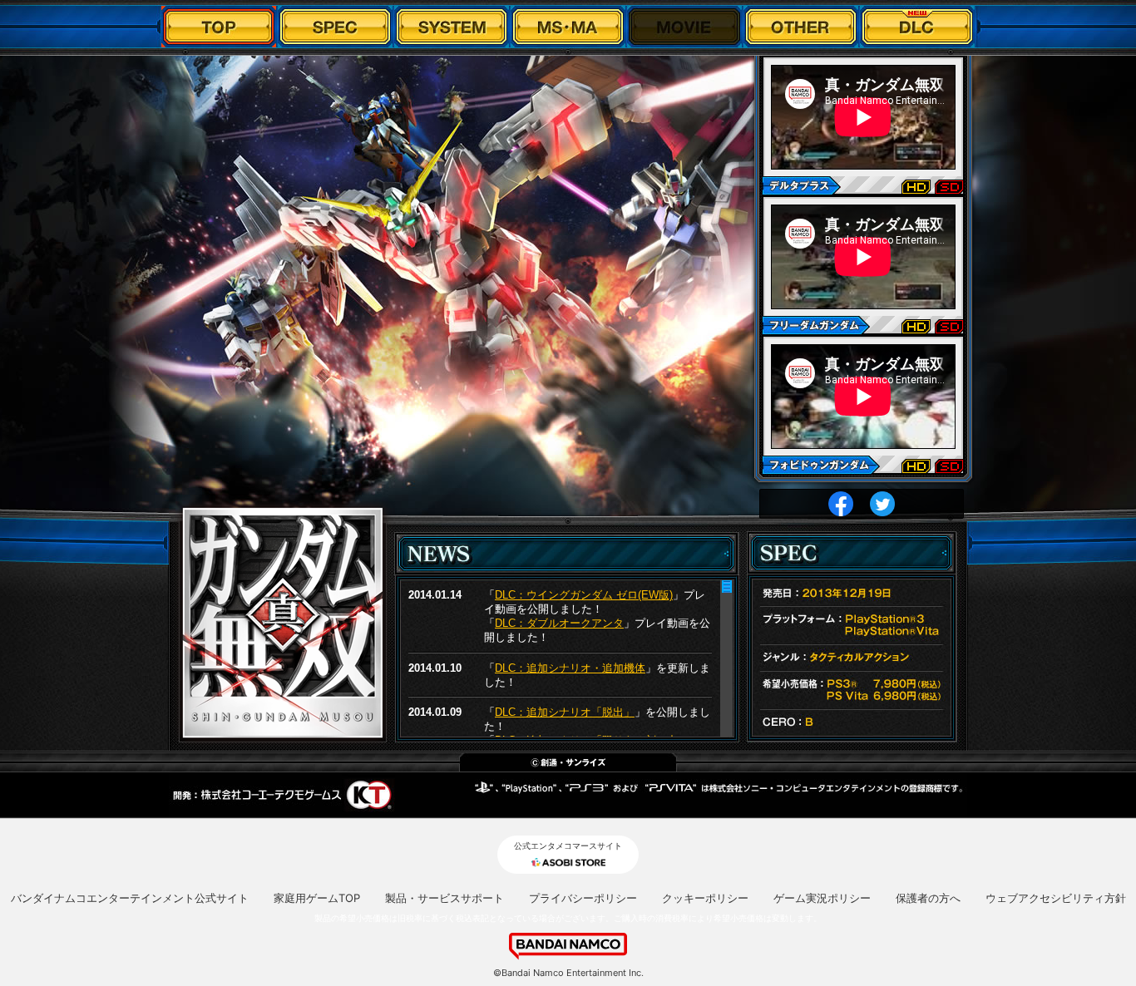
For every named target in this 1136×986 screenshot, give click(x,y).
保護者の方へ (928, 898)
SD (950, 187)
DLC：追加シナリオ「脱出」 (565, 712)
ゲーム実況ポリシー (822, 898)
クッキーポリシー (705, 898)
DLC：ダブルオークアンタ (559, 623)
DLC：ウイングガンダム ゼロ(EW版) (584, 595)
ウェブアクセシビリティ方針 (1055, 898)
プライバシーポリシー (583, 898)
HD (916, 187)
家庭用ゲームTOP (317, 898)
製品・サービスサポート (444, 898)
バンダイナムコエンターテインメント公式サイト (130, 898)
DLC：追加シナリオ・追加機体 (570, 668)
